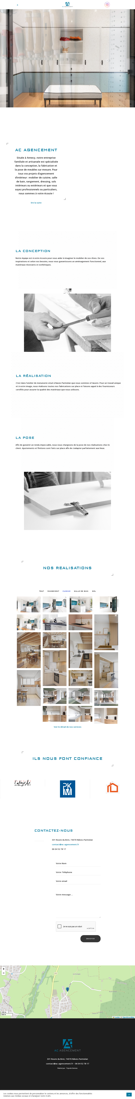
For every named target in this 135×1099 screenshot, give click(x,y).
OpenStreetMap (128, 1017)
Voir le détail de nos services (67, 726)
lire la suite (36, 202)
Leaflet (117, 1017)
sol (94, 591)
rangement (53, 591)
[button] (67, 989)
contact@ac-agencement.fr (65, 844)
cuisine (66, 591)
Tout (41, 591)
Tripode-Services (72, 1068)
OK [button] (129, 1095)
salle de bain (81, 591)
